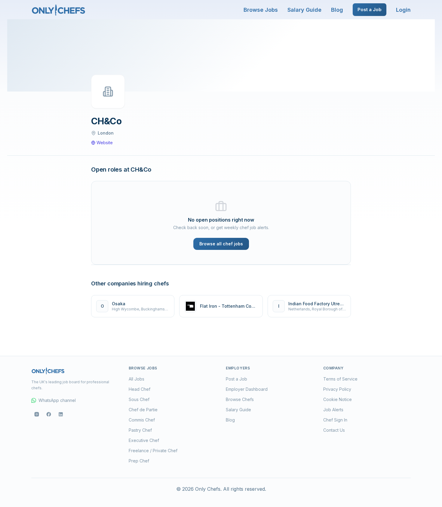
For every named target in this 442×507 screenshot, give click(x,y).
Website (105, 142)
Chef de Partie (143, 409)
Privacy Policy (337, 389)
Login (403, 10)
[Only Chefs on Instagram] (36, 414)
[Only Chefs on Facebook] (48, 414)
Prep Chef (139, 460)
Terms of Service (340, 378)
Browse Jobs (261, 10)
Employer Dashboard (247, 389)
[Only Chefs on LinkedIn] (60, 414)
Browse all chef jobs (221, 243)
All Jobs (136, 378)
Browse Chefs (240, 399)
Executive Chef (144, 440)
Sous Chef (139, 399)
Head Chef (139, 389)
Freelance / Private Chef (153, 450)
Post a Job (370, 9)
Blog (337, 10)
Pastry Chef (140, 430)
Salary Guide (304, 10)
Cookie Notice (337, 399)
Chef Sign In (335, 419)
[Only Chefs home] (58, 9)
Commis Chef (142, 419)
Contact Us (334, 430)
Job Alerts (333, 409)
